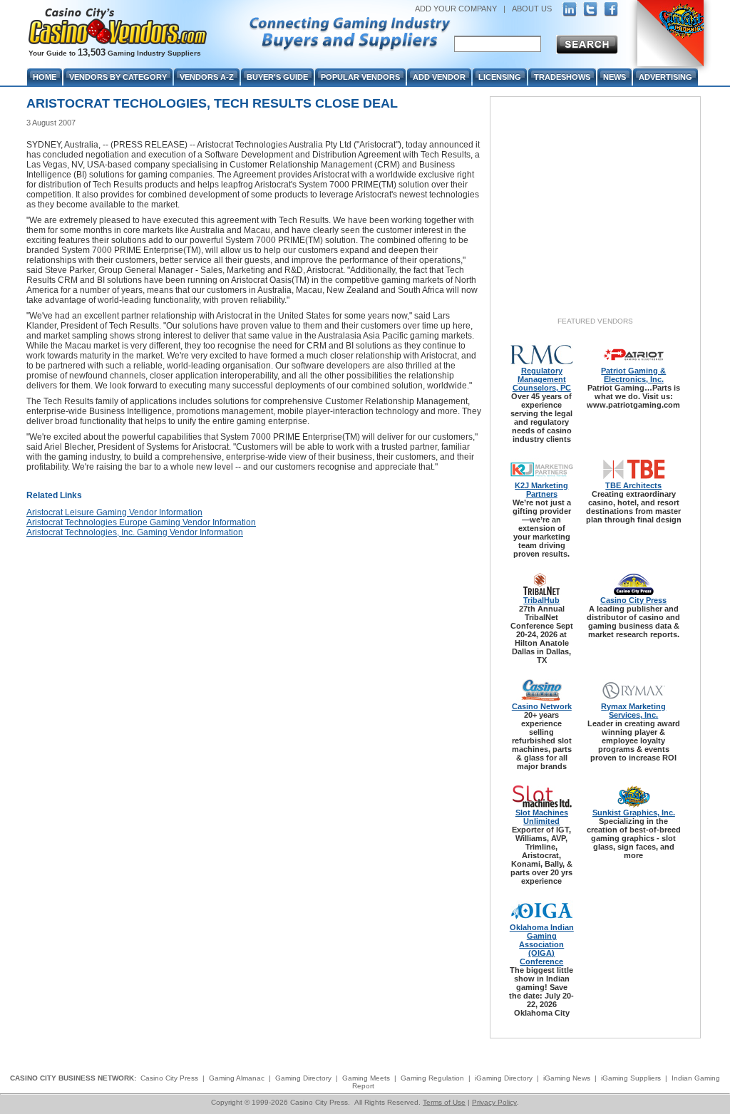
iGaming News (566, 1078)
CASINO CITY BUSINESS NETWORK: (73, 1078)
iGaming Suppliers (631, 1078)
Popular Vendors (360, 77)
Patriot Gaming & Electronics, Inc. (633, 374)
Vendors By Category (118, 77)
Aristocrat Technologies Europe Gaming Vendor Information (141, 522)
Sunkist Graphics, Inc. (633, 812)
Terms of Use (444, 1102)
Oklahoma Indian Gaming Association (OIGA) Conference (542, 944)
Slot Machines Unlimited (541, 816)
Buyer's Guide (277, 77)
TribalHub (541, 600)
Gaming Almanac (236, 1078)
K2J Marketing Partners (541, 489)
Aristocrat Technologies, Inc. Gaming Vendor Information (134, 532)
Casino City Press (633, 600)
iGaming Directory (504, 1078)
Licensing (499, 77)
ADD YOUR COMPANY (456, 8)
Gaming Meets (366, 1078)
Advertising (665, 77)
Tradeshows (562, 77)
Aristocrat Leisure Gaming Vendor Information (114, 512)
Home (44, 77)
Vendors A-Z (207, 77)
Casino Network (542, 706)
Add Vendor (439, 77)
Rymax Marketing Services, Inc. (633, 710)
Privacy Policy (494, 1102)
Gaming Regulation (432, 1078)
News (614, 77)
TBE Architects (633, 485)
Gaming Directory (303, 1078)
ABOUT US (532, 8)
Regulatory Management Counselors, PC (542, 379)
